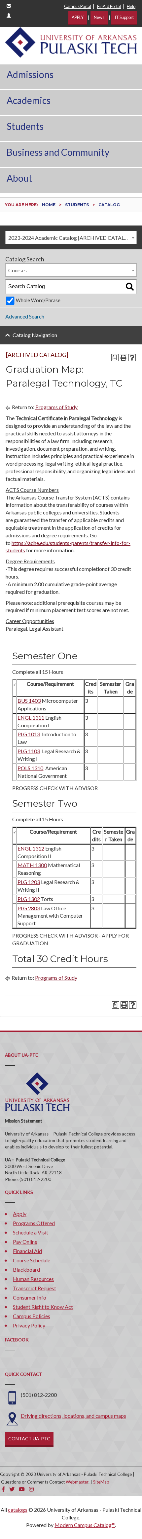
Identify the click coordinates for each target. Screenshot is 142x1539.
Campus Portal (77, 6)
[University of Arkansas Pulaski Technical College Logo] (71, 41)
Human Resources (33, 1279)
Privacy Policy (29, 1325)
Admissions (30, 74)
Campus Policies (31, 1316)
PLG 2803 (29, 908)
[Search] (130, 286)
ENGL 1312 (31, 848)
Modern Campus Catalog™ (84, 1525)
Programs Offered (34, 1223)
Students (25, 126)
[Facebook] (3, 1489)
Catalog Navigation (35, 335)
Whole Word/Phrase (38, 300)
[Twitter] (12, 1489)
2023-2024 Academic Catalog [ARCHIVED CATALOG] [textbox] (71, 237)
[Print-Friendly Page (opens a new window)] (123, 357)
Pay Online (25, 1241)
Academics (29, 100)
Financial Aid (27, 1251)
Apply (19, 1214)
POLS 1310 (30, 768)
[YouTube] (22, 1489)
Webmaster (77, 1482)
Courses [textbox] (17, 270)
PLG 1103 (29, 751)
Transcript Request (34, 1288)
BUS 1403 (29, 700)
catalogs (17, 1509)
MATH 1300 (32, 865)
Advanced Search (24, 316)
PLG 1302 (29, 899)
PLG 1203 (29, 882)
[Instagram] (31, 1489)
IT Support (124, 17)
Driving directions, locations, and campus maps (73, 1415)
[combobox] (71, 237)
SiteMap (101, 1482)
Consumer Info (29, 1297)
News (99, 17)
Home (48, 204)
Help (131, 6)
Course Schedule (31, 1260)
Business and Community (58, 152)
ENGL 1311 (31, 717)
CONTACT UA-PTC (29, 1438)
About (19, 178)
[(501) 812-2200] (12, 1397)
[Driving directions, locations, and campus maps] (12, 1418)
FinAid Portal (109, 6)
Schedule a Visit (30, 1232)
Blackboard (26, 1269)
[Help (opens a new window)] (132, 357)
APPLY (78, 17)
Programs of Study (56, 407)
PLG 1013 (29, 734)
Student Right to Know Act (43, 1307)
